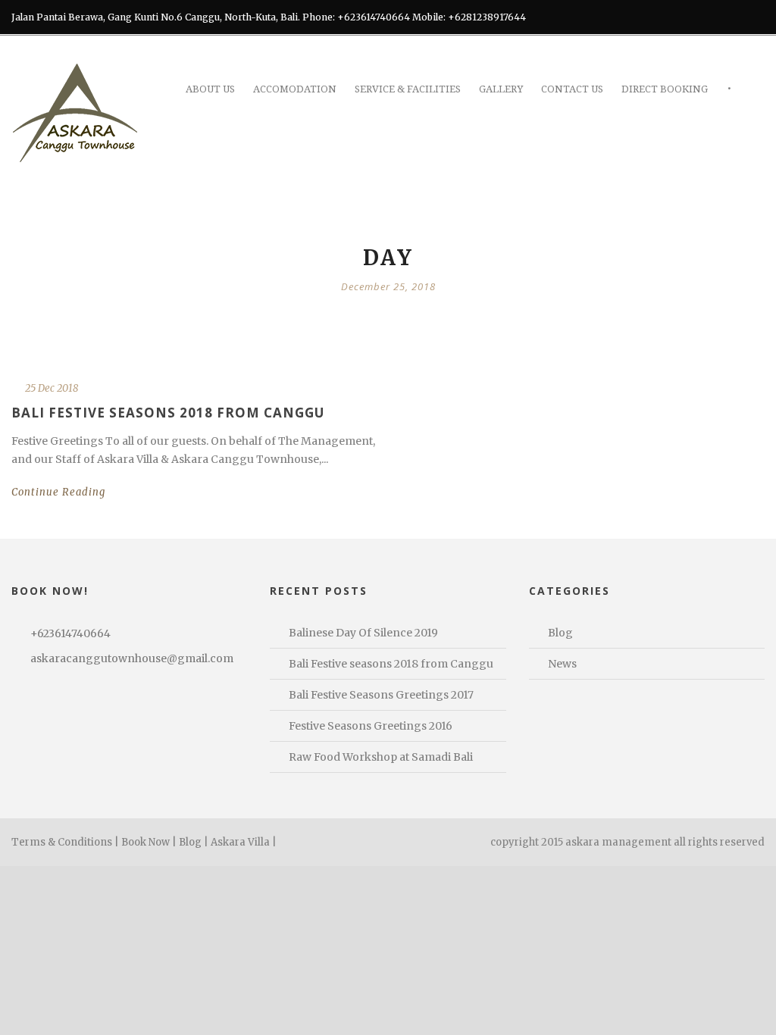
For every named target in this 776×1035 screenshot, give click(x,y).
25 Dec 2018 (51, 388)
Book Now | (149, 842)
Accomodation (294, 89)
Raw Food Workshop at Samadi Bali (381, 757)
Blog (560, 632)
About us (210, 89)
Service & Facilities (408, 89)
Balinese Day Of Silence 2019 (363, 632)
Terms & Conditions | (65, 842)
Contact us (572, 89)
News (562, 664)
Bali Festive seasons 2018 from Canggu (167, 412)
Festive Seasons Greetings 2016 (370, 726)
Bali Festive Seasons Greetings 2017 (381, 695)
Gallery (501, 89)
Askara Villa (240, 842)
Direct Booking (664, 89)
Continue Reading (58, 492)
